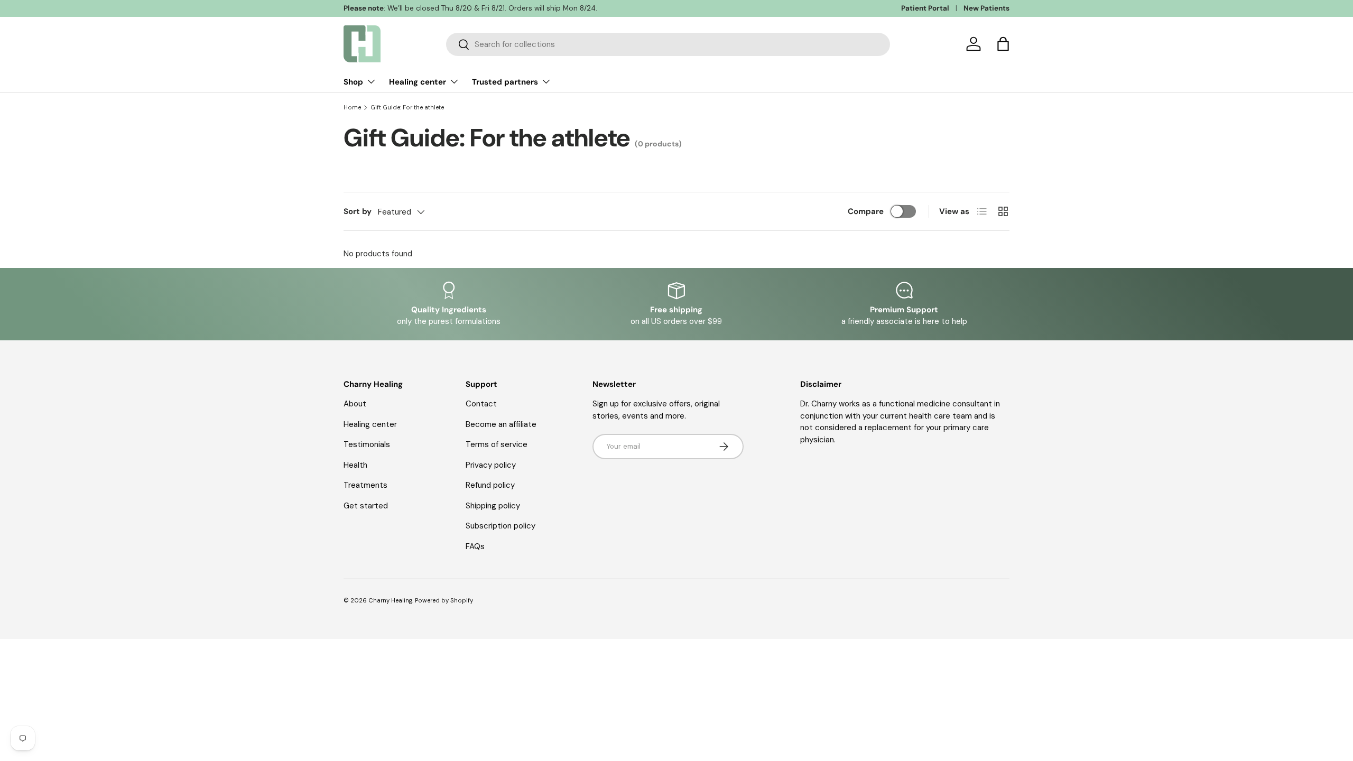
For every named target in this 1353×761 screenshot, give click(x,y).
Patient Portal (925, 8)
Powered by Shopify (444, 600)
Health (355, 465)
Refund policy (490, 485)
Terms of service (496, 444)
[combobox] (668, 44)
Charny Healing (390, 600)
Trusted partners (505, 82)
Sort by (358, 211)
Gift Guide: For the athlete (407, 107)
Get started (366, 505)
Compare (866, 211)
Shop (353, 82)
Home (352, 107)
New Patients (986, 8)
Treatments (365, 485)
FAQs (475, 546)
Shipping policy (493, 505)
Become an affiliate (501, 424)
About (355, 403)
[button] (1003, 43)
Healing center (417, 82)
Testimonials (367, 444)
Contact (481, 403)
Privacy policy (491, 465)
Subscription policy (500, 526)
